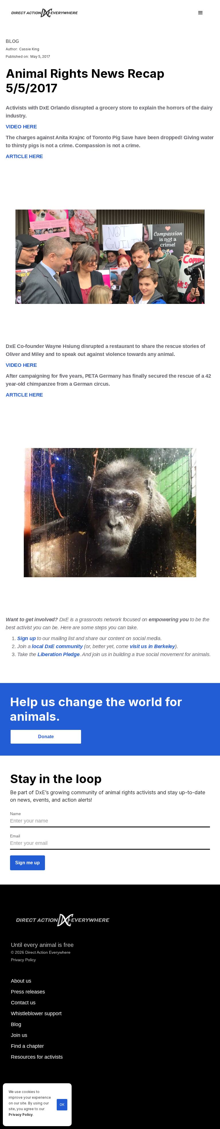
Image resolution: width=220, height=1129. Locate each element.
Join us (19, 1035)
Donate (46, 736)
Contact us (23, 1002)
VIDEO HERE (21, 127)
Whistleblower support (36, 1013)
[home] (48, 13)
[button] (200, 12)
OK (62, 1105)
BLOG (12, 41)
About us (21, 981)
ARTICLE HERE (24, 156)
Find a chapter (27, 1046)
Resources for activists (37, 1057)
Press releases (28, 992)
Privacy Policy (21, 1115)
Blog (16, 1024)
